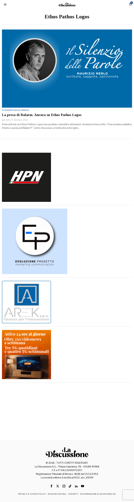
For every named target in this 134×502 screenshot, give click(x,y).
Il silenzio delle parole (15, 110)
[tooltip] (51, 486)
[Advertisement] (67, 409)
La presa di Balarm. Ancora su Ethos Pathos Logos (42, 115)
